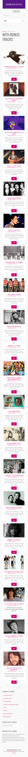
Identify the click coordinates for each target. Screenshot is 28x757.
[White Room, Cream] (14, 402)
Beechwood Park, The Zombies (14, 262)
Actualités (4, 31)
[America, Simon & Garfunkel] (14, 498)
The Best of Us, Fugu (14, 230)
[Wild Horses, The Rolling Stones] (14, 562)
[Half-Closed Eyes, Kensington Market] (14, 89)
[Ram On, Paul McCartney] (14, 317)
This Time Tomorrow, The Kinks (14, 636)
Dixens (13, 753)
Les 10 (4, 707)
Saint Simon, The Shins (14, 294)
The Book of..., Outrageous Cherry (14, 476)
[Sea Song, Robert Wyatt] (14, 434)
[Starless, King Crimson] (14, 189)
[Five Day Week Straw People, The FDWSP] (14, 123)
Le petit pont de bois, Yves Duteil (14, 604)
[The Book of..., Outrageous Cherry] (14, 466)
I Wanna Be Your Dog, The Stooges (14, 67)
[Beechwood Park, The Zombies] (14, 253)
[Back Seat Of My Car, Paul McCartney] (14, 659)
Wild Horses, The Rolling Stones (14, 572)
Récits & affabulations (8, 713)
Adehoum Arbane (11, 68)
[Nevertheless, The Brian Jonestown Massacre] (14, 368)
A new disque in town (7, 695)
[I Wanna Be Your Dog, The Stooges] (14, 57)
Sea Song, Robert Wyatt (14, 443)
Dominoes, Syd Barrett (14, 540)
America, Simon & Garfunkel (14, 508)
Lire (14, 79)
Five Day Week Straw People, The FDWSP (14, 133)
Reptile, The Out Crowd (14, 166)
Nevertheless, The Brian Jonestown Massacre (14, 378)
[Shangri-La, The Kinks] (14, 342)
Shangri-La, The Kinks (14, 346)
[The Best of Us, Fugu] (14, 221)
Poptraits (5, 710)
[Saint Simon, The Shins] (14, 285)
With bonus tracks (7, 716)
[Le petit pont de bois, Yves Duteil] (14, 594)
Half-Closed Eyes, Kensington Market (14, 99)
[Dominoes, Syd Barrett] (14, 530)
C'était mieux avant (7, 698)
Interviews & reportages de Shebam (10, 704)
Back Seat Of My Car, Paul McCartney (14, 669)
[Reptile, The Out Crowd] (14, 157)
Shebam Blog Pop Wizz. (12, 751)
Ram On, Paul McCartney (14, 326)
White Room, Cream (14, 411)
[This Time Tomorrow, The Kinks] (14, 627)
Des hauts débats (7, 701)
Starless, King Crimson (14, 198)
